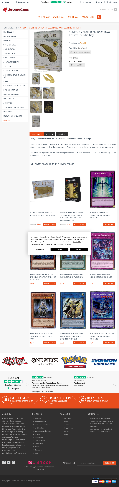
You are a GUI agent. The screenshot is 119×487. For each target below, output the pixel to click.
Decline (59, 249)
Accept (78, 249)
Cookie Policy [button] (77, 242)
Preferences (40, 249)
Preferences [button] (67, 244)
